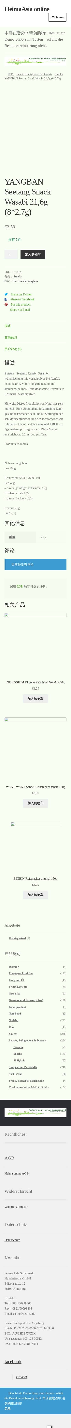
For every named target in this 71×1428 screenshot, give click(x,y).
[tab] (36, 326)
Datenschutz (12, 1240)
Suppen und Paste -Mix (23, 1067)
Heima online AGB (17, 1173)
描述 (8, 326)
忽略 (8, 1408)
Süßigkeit (19, 1060)
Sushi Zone (15, 1074)
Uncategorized (17, 938)
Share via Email (20, 309)
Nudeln (13, 1020)
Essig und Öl (16, 980)
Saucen (13, 1033)
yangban (33, 281)
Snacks (59, 74)
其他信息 (11, 337)
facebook (13, 1361)
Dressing (14, 966)
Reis (11, 1027)
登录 (20, 586)
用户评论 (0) (13, 349)
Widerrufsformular (16, 1206)
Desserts (18, 1047)
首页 (11, 74)
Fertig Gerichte (18, 986)
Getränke (14, 993)
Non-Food (15, 1013)
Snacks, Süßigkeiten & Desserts (34, 74)
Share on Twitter (21, 294)
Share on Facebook (22, 299)
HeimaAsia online (27, 8)
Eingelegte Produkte (21, 973)
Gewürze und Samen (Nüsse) (26, 1000)
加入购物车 (33, 254)
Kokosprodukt (17, 1007)
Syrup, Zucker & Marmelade (26, 1080)
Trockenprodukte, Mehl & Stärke (29, 1087)
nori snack (20, 281)
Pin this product (20, 304)
